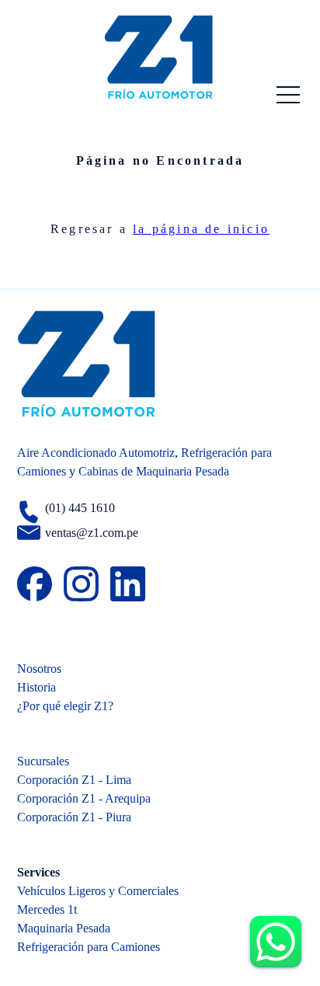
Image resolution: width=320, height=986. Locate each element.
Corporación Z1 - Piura (74, 817)
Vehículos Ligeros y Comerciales (98, 890)
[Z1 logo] (160, 57)
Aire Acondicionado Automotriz (96, 452)
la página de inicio (201, 228)
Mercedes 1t (47, 909)
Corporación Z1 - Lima (74, 779)
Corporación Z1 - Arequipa (84, 798)
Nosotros (39, 668)
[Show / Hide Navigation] (288, 94)
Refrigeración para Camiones (88, 946)
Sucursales (43, 761)
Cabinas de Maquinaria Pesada (153, 471)
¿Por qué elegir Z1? (65, 705)
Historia (36, 687)
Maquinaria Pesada (63, 928)
